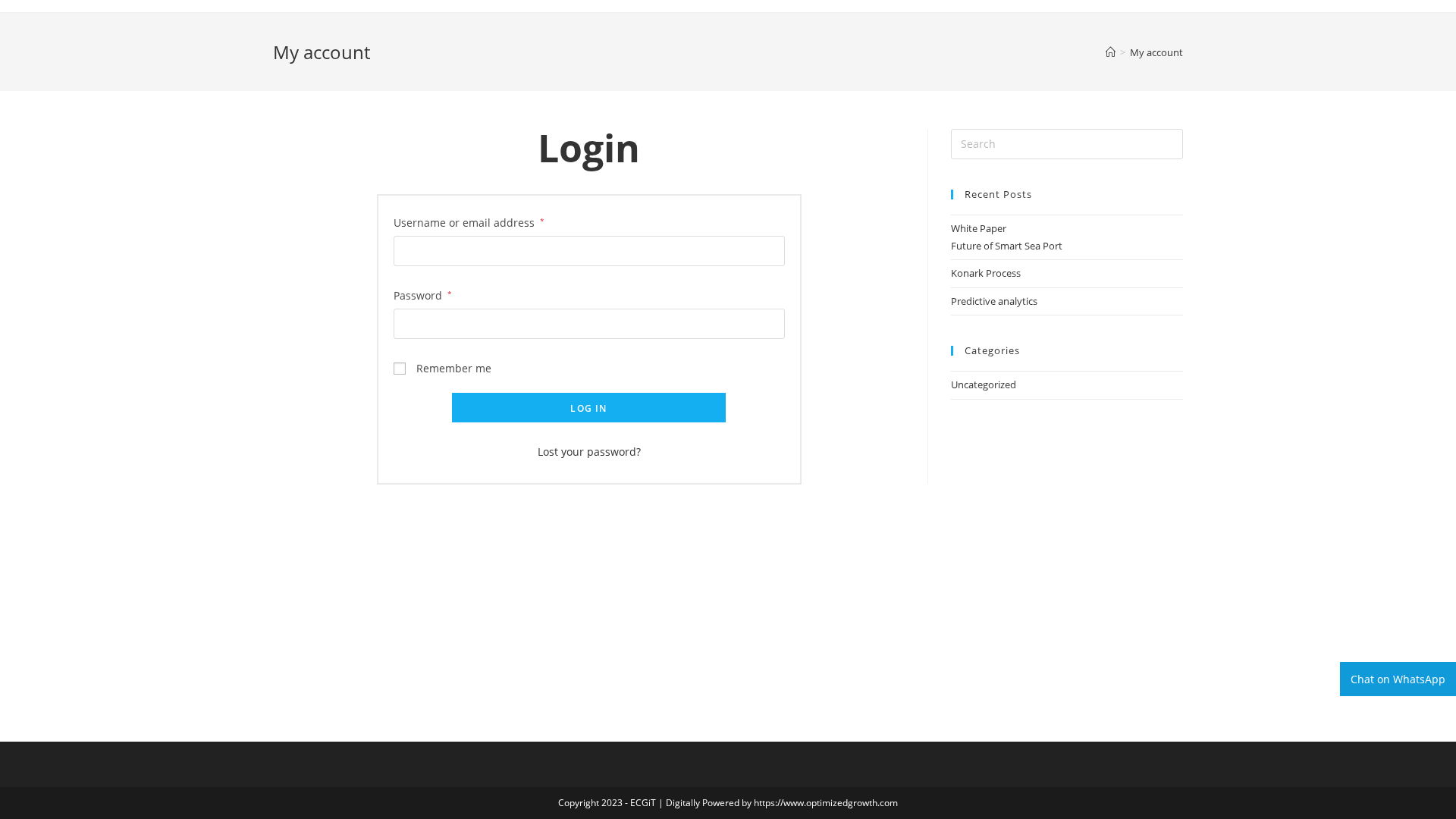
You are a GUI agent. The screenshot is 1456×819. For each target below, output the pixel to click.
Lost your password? (589, 451)
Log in (588, 408)
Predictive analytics (994, 301)
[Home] (1111, 52)
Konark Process (986, 273)
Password (423, 295)
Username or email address (469, 222)
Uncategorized (983, 384)
